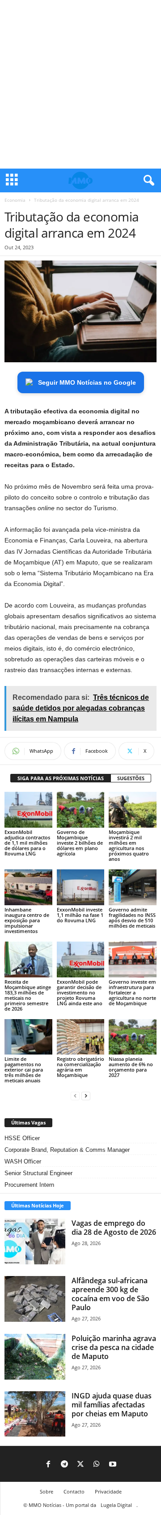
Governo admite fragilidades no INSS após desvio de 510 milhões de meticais (132, 917)
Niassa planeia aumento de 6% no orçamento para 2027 (131, 1066)
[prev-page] (75, 1095)
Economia (14, 200)
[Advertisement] (80, 84)
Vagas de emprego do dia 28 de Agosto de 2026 (114, 1227)
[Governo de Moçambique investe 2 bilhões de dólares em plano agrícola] (81, 810)
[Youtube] (113, 1465)
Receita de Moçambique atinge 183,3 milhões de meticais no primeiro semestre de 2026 (27, 995)
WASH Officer (22, 1161)
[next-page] (85, 1095)
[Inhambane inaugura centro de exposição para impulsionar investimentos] (28, 887)
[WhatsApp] (96, 1465)
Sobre (46, 1491)
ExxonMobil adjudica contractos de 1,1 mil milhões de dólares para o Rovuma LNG (27, 843)
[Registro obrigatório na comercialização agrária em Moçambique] (81, 1037)
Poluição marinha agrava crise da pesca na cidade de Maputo (114, 1347)
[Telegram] (64, 1465)
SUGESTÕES (130, 778)
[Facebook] (48, 1465)
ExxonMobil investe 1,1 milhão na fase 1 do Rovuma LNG (80, 915)
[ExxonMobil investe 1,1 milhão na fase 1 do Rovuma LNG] (81, 887)
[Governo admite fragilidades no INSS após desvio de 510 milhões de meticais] (133, 887)
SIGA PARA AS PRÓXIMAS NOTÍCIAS (60, 778)
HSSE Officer (22, 1138)
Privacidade (108, 1491)
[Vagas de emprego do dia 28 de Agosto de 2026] (34, 1241)
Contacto (74, 1491)
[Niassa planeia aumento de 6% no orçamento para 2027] (133, 1037)
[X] (80, 1465)
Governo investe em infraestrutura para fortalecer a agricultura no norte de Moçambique (132, 992)
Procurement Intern (29, 1184)
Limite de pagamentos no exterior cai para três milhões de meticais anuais (23, 1069)
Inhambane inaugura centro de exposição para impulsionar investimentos (26, 920)
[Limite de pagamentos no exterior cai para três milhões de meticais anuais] (28, 1037)
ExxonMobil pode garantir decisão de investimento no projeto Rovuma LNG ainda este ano (79, 992)
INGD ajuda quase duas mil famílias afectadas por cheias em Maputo (112, 1405)
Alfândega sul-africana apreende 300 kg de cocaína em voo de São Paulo (110, 1294)
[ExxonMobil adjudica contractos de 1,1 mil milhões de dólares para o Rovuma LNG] (28, 810)
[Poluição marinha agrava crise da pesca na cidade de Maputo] (34, 1357)
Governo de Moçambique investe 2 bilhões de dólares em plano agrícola (80, 843)
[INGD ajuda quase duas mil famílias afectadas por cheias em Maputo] (34, 1414)
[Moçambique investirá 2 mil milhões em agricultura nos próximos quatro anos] (133, 810)
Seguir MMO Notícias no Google (87, 382)
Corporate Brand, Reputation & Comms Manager (67, 1149)
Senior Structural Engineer (38, 1173)
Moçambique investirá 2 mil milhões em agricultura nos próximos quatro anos (129, 845)
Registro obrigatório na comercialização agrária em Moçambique (80, 1066)
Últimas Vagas (28, 1122)
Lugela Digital (116, 1505)
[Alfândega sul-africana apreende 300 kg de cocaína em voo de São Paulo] (34, 1299)
